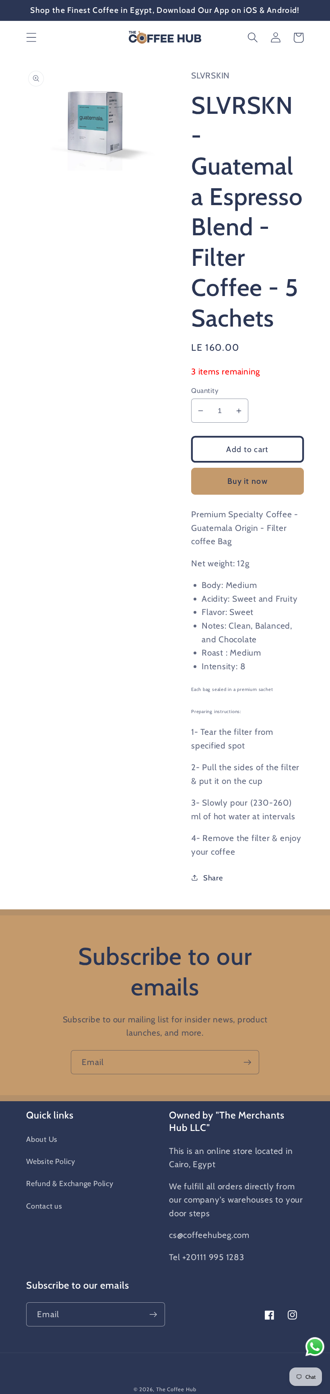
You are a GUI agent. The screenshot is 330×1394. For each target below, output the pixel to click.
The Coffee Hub (176, 1389)
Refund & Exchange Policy (69, 1183)
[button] (31, 37)
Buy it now (247, 481)
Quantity (205, 391)
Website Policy (50, 1161)
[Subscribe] (247, 1062)
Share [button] (213, 877)
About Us (42, 1139)
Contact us (44, 1206)
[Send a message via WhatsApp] (315, 1347)
